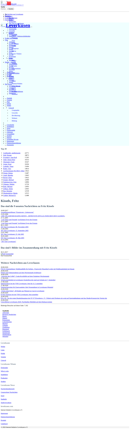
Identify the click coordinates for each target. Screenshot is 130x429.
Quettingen (6, 327)
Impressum (10, 141)
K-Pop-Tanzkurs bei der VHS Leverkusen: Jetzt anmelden (19, 294)
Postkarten (10, 76)
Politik (11, 79)
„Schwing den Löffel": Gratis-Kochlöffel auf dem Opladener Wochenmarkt (25, 276)
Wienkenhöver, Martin (10, 193)
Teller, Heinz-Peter (9, 160)
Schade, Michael (8, 180)
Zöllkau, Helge (8, 189)
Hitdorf (4, 318)
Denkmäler (12, 21)
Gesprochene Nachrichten (9, 392)
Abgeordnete (16, 86)
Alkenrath (5, 313)
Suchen (11, 9)
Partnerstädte (11, 130)
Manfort (5, 323)
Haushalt (14, 94)
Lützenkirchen (7, 322)
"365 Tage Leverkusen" (8, 241)
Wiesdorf (5, 336)
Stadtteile (4, 399)
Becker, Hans (7, 177)
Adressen (10, 132)
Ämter (14, 81)
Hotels (14, 46)
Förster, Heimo (8, 173)
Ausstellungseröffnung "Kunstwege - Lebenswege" (17, 212)
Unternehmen (16, 68)
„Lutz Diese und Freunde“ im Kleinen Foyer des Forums (19, 219)
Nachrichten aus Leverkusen (14, 14)
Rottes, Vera (7, 169)
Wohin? (11, 33)
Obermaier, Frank (8, 162)
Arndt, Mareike (8, 175)
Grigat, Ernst (7, 164)
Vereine (14, 63)
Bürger (14, 61)
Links (10, 58)
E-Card (9, 74)
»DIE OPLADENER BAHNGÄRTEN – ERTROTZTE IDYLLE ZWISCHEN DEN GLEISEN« (33, 216)
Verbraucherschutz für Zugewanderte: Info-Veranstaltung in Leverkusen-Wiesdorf (27, 287)
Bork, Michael (7, 186)
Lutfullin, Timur (8, 166)
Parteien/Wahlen (17, 83)
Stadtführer (10, 126)
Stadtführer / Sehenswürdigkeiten (19, 36)
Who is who (11, 72)
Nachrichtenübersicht (7, 389)
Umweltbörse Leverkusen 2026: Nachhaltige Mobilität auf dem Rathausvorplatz (26, 302)
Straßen (9, 136)
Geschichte (10, 125)
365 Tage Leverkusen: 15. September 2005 (14, 230)
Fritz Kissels (9, 20)
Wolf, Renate (7, 155)
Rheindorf (5, 329)
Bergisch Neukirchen (9, 314)
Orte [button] (6, 40)
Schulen (14, 66)
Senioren (14, 38)
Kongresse (12, 56)
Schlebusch (6, 331)
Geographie (12, 29)
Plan (8, 102)
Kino (13, 40)
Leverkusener (9, 18)
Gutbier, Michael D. (9, 195)
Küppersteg (6, 320)
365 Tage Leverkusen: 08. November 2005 (14, 227)
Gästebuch (4, 424)
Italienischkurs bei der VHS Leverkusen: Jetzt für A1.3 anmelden (22, 283)
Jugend (14, 35)
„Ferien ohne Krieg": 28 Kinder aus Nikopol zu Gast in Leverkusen (22, 291)
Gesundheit (10, 134)
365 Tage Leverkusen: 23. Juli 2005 (12, 234)
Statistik (9, 98)
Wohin (3, 346)
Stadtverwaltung (6, 403)
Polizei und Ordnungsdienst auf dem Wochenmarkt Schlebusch (21, 273)
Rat (13, 89)
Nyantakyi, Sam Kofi (10, 157)
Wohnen (14, 118)
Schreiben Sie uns (12, 139)
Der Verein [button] (8, 84)
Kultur (14, 43)
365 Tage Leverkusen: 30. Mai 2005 (12, 238)
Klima (11, 71)
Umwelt (11, 108)
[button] (7, 1)
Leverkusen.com (12, 4)
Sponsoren (10, 145)
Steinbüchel (6, 333)
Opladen (5, 325)
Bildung (14, 121)
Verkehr (9, 100)
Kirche (14, 51)
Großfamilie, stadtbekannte (11, 153)
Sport (8, 128)
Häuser (9, 137)
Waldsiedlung (6, 334)
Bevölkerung (16, 115)
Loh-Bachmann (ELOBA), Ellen (13, 171)
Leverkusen (8, 16)
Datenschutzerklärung (14, 143)
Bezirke (14, 91)
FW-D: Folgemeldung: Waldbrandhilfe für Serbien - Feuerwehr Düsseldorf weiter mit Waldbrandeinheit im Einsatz (37, 269)
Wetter (9, 105)
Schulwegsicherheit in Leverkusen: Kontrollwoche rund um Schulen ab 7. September (28, 280)
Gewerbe (12, 31)
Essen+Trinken (16, 54)
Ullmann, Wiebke (8, 184)
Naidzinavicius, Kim (9, 182)
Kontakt (3, 420)
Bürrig (4, 316)
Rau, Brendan (7, 191)
